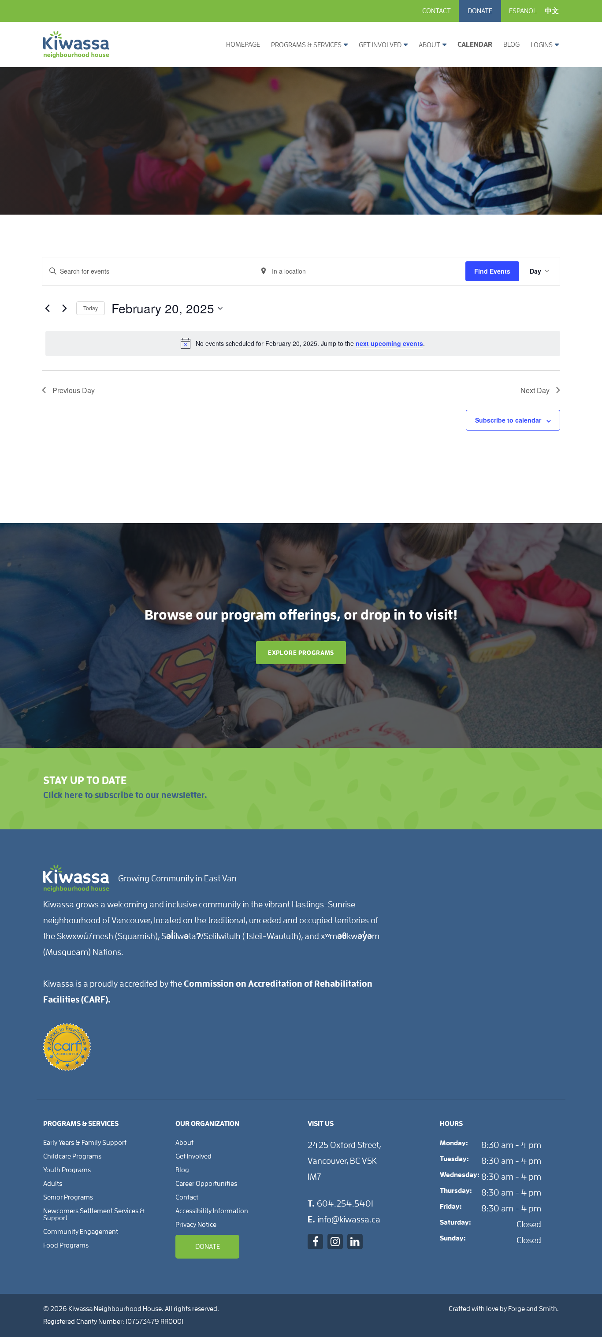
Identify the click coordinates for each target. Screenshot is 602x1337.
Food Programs (66, 1245)
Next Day (535, 390)
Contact (436, 11)
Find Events (492, 271)
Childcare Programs (72, 1156)
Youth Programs (67, 1170)
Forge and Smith (532, 1308)
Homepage (243, 44)
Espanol (523, 11)
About (429, 44)
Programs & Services (306, 44)
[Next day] (64, 308)
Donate (480, 11)
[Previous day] (47, 308)
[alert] (302, 343)
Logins (542, 44)
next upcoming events (389, 343)
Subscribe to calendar (508, 420)
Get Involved (380, 44)
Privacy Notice (195, 1224)
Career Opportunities (206, 1183)
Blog (511, 44)
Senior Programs (68, 1197)
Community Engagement (80, 1231)
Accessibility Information (211, 1210)
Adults (52, 1183)
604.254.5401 (345, 1203)
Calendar (474, 44)
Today (90, 308)
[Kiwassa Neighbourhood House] (76, 54)
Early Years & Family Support (84, 1142)
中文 (552, 11)
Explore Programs (301, 653)
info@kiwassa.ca (348, 1219)
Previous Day (73, 390)
